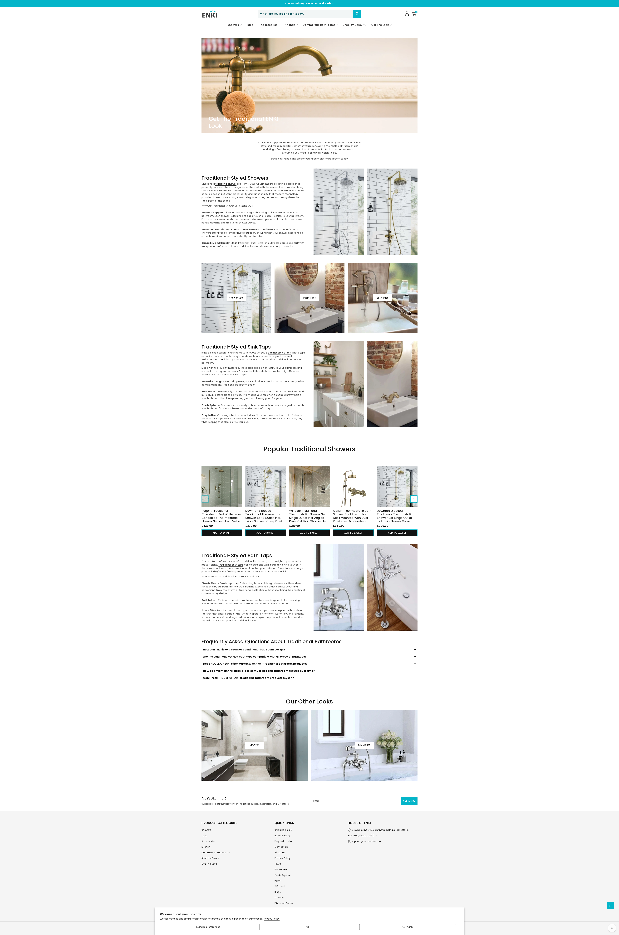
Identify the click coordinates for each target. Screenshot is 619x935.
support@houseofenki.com (367, 841)
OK (308, 927)
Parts (277, 880)
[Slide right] (414, 499)
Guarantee (281, 869)
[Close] (347, 14)
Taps (204, 835)
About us (280, 852)
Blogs (278, 892)
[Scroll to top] (610, 905)
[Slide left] (205, 499)
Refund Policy (282, 835)
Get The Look (209, 863)
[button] (414, 13)
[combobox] (309, 14)
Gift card (280, 886)
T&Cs (278, 863)
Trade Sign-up (283, 875)
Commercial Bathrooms (215, 852)
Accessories (208, 841)
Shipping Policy (283, 830)
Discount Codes (284, 903)
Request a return (284, 841)
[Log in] (406, 13)
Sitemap (279, 897)
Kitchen (205, 846)
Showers (206, 830)
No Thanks (407, 927)
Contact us (281, 846)
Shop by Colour (210, 858)
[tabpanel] (309, 501)
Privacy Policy (272, 918)
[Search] (357, 14)
